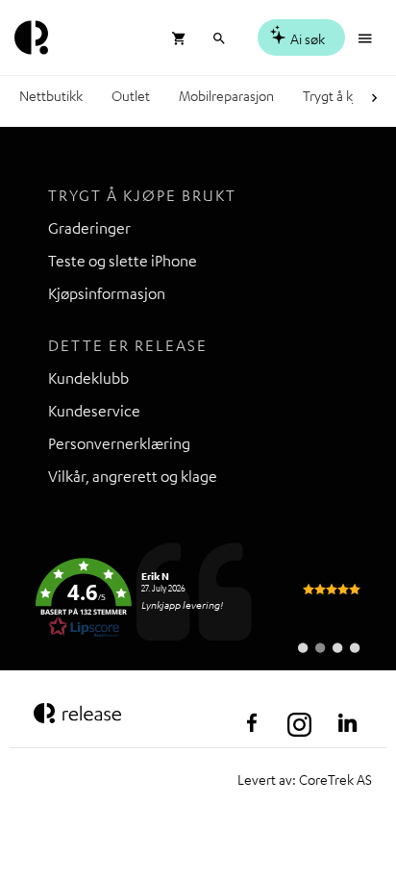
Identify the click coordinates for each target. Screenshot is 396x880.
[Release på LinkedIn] (348, 723)
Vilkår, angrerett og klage (132, 476)
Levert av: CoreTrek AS (304, 779)
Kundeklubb (88, 378)
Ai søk (306, 38)
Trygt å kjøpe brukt (142, 195)
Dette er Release (128, 345)
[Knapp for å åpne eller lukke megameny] (367, 36)
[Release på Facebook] (252, 723)
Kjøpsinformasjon (106, 293)
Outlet (130, 95)
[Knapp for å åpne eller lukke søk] (219, 36)
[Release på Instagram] (300, 723)
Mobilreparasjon (226, 95)
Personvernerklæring (119, 443)
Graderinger (89, 228)
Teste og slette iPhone (122, 260)
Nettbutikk (51, 95)
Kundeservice (94, 410)
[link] (198, 598)
